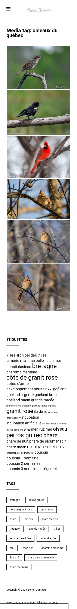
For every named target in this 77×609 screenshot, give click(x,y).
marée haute (12, 429)
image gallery (13, 418)
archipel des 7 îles (31, 355)
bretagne (44, 366)
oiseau (60, 428)
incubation (30, 417)
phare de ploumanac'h (48, 441)
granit (53, 405)
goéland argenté (20, 395)
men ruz (38, 429)
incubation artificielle (23, 423)
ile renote (53, 412)
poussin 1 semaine (22, 458)
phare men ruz (49, 446)
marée (45, 423)
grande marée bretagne (18, 405)
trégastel (49, 469)
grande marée (42, 400)
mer (49, 429)
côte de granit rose (32, 377)
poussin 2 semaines (23, 463)
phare (50, 435)
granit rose (19, 411)
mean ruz (25, 429)
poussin (41, 452)
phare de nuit (17, 441)
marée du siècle (58, 423)
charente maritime (21, 372)
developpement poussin (26, 389)
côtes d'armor (18, 384)
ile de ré (40, 411)
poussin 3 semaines (23, 469)
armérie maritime (20, 360)
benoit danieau (18, 367)
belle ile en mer (48, 360)
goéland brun (46, 395)
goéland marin (18, 400)
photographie (13, 453)
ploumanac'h (27, 453)
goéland (60, 389)
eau (50, 389)
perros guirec (24, 435)
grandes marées (40, 405)
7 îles (10, 355)
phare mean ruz (19, 447)
